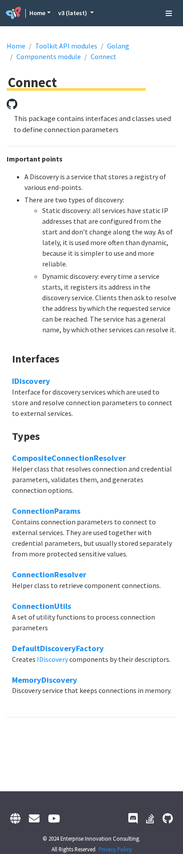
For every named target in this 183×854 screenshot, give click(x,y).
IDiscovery (31, 381)
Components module (48, 56)
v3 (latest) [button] (73, 13)
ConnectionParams (46, 511)
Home (37, 13)
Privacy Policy (115, 849)
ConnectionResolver (49, 574)
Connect (103, 56)
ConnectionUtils (41, 606)
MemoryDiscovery (44, 680)
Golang (118, 45)
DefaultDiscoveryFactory (58, 648)
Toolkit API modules (66, 45)
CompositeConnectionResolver (69, 458)
